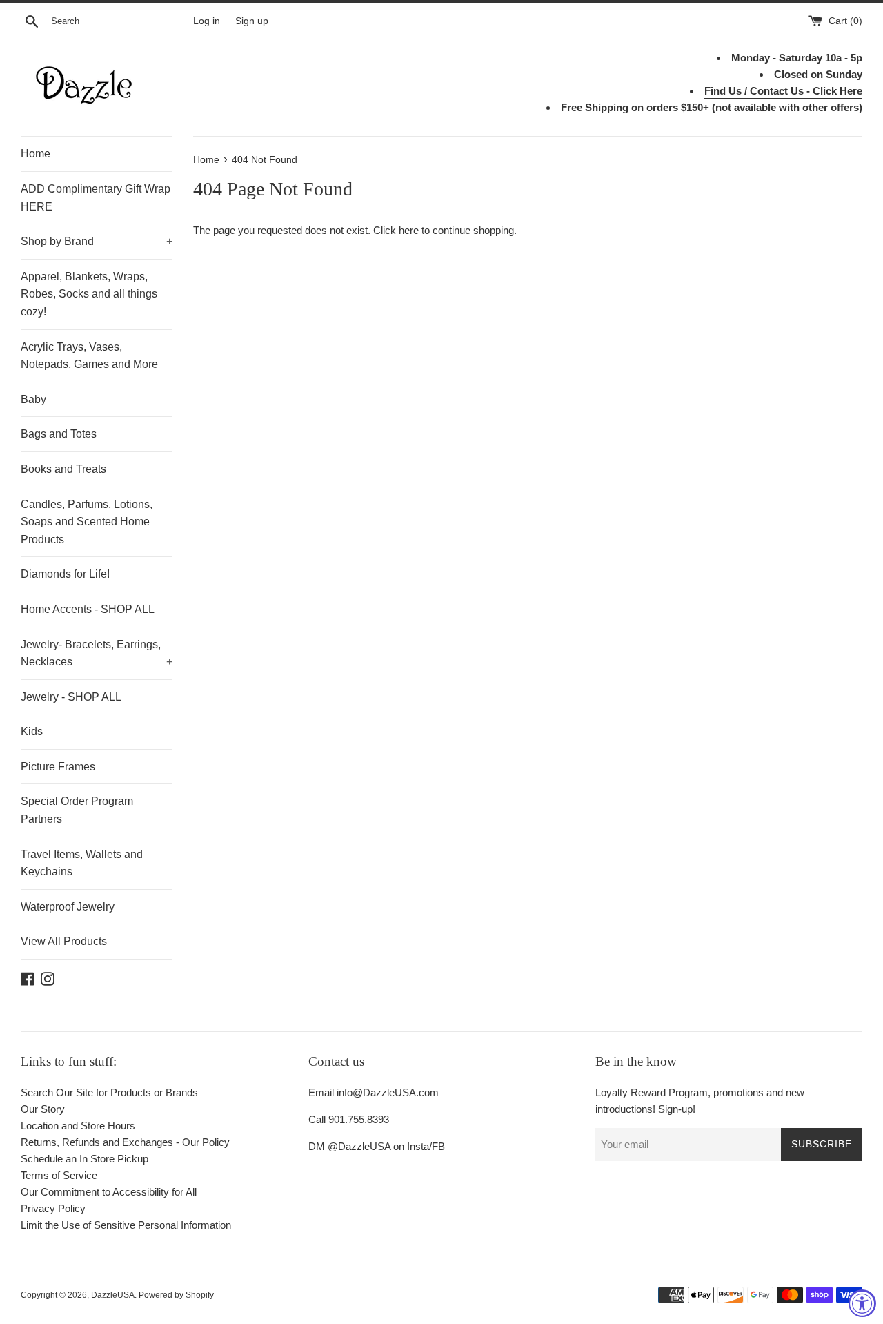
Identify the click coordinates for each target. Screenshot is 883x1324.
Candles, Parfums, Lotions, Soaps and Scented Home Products (86, 521)
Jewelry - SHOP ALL (71, 697)
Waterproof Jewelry (68, 907)
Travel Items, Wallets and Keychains (82, 863)
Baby (33, 399)
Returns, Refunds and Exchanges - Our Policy (125, 1142)
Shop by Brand (96, 241)
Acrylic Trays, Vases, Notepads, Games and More (89, 356)
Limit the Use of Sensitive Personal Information (126, 1225)
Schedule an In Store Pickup (84, 1159)
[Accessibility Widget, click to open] (862, 1303)
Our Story (43, 1109)
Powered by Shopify (176, 1295)
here (409, 230)
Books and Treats (63, 469)
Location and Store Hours (78, 1125)
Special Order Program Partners (77, 810)
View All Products (64, 941)
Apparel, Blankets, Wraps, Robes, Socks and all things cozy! (89, 294)
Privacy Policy (53, 1208)
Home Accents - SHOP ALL (88, 609)
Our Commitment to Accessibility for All (109, 1192)
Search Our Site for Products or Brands (109, 1092)
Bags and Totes (59, 434)
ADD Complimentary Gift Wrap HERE (95, 198)
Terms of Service (59, 1175)
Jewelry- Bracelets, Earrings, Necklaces (96, 653)
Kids (32, 731)
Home (35, 153)
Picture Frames (58, 766)
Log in (206, 21)
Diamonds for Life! (65, 574)
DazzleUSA (113, 1295)
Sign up (251, 21)
